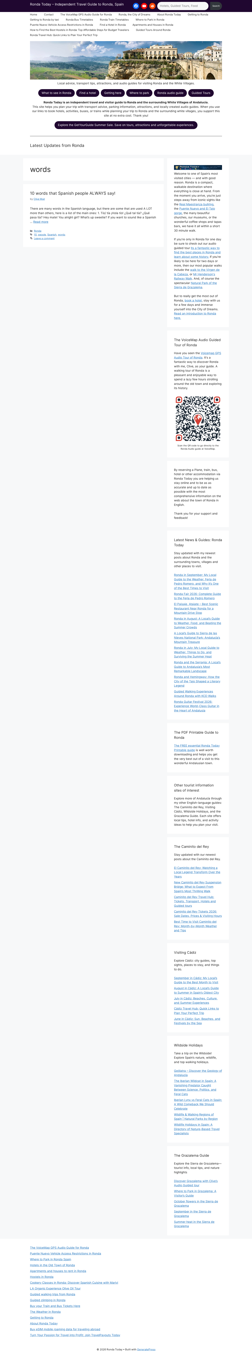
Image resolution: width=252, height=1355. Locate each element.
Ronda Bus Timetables (79, 19)
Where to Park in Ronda (150, 19)
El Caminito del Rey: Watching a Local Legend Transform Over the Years (197, 872)
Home (33, 14)
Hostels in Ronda (41, 1277)
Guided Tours (201, 93)
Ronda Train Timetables (114, 19)
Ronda (37, 230)
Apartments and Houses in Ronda (153, 24)
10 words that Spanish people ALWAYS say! (72, 193)
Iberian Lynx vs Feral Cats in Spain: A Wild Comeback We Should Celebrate (198, 1104)
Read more (40, 222)
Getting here (112, 93)
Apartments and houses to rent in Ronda (58, 1271)
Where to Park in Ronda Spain (50, 1259)
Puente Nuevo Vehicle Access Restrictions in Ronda (61, 24)
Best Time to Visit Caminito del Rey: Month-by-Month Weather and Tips (195, 926)
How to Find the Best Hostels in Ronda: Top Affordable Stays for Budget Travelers (79, 30)
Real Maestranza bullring (196, 204)
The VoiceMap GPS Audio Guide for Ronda (86, 14)
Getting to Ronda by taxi (44, 19)
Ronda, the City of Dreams (134, 14)
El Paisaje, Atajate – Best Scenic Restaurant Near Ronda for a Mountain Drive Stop (196, 608)
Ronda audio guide (170, 93)
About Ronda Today (169, 14)
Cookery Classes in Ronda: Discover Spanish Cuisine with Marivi (74, 1282)
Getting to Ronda (198, 14)
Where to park (139, 93)
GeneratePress (146, 1349)
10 (35, 234)
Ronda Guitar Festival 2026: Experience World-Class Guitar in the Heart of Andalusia (196, 706)
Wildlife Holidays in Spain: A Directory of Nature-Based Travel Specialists (197, 1129)
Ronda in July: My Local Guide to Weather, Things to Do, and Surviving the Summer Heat (196, 652)
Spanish (52, 234)
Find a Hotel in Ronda (113, 24)
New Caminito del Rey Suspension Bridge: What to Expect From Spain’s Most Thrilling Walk (197, 887)
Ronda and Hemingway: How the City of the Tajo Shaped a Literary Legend (197, 681)
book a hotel (193, 300)
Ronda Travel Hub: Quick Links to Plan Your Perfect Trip (64, 35)
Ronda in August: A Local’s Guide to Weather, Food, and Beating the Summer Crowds (197, 623)
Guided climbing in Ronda (47, 1300)
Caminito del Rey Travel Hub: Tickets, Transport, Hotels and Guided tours (195, 901)
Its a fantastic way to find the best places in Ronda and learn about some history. (197, 252)
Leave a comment (44, 238)
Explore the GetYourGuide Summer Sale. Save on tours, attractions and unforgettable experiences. (126, 125)
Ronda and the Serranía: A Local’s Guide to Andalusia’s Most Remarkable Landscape (197, 667)
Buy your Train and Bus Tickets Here (55, 1306)
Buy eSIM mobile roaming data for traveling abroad (65, 1329)
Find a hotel (88, 93)
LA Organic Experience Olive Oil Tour (55, 1288)
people (42, 234)
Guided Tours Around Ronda (153, 30)
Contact (48, 14)
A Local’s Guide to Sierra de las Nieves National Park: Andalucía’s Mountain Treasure (197, 637)
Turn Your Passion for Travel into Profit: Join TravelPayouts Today (75, 1335)
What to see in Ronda (56, 93)
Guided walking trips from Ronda (52, 1294)
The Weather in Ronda (45, 1312)
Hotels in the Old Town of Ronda (52, 1265)
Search (216, 5)
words (61, 234)
